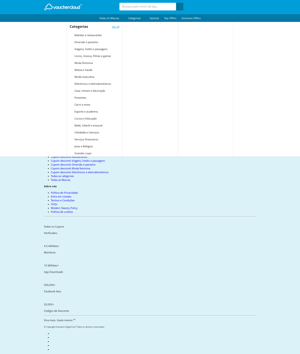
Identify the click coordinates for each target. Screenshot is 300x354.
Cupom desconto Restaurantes (69, 157)
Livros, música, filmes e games (92, 56)
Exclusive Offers (191, 18)
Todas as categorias (62, 176)
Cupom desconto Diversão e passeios (73, 164)
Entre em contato (61, 196)
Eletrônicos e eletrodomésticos (92, 83)
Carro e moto (82, 104)
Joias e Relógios (83, 146)
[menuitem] (111, 18)
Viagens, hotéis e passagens (90, 49)
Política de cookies (62, 211)
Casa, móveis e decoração (89, 90)
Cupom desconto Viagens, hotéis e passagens (78, 160)
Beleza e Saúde (83, 70)
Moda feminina (83, 63)
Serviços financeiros (86, 139)
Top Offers (170, 18)
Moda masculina (84, 77)
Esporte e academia (86, 111)
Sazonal (154, 18)
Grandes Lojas (82, 153)
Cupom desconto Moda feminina (70, 168)
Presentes (80, 97)
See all (115, 26)
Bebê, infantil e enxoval (88, 125)
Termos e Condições (63, 200)
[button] (111, 18)
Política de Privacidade (64, 192)
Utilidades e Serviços (86, 132)
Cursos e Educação (85, 118)
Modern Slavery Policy (64, 208)
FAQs (54, 204)
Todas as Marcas (60, 180)
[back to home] (63, 7)
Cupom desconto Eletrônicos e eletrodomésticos (80, 172)
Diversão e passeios (86, 42)
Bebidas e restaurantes (88, 35)
